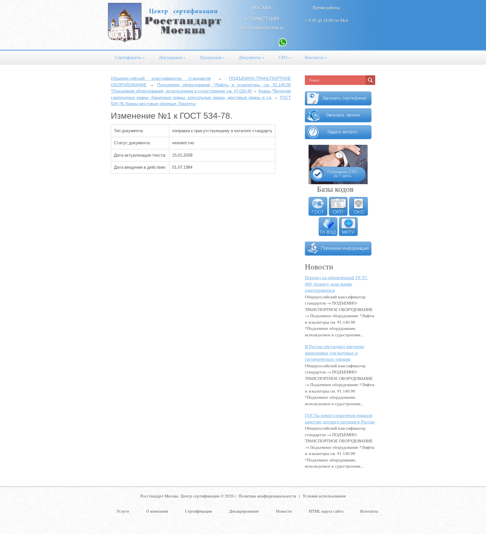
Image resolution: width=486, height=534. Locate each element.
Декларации (172, 57)
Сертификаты (130, 57)
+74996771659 (262, 18)
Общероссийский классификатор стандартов (161, 78)
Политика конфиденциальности (267, 496)
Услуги (122, 511)
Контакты (316, 57)
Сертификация (198, 511)
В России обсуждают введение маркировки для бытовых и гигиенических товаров (334, 352)
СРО (284, 57)
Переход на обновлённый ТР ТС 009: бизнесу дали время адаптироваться (336, 283)
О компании (157, 511)
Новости (284, 511)
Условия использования (324, 496)
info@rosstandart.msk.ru (262, 27)
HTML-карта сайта (326, 511)
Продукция (212, 57)
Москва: (262, 7)
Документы (251, 57)
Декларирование (244, 511)
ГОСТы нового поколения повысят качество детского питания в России (340, 418)
